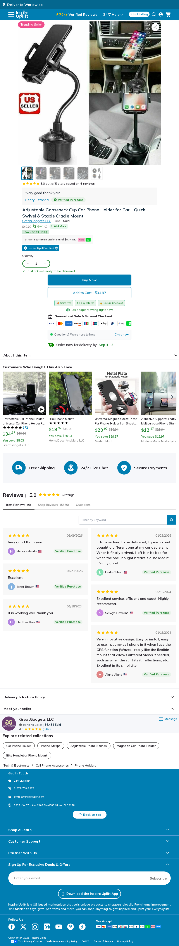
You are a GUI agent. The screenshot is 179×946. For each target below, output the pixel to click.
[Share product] (155, 27)
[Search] (171, 520)
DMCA (86, 941)
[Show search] (154, 14)
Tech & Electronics (16, 765)
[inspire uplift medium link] (47, 926)
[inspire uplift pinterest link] (70, 926)
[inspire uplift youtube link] (58, 926)
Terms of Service (103, 941)
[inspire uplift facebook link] (11, 926)
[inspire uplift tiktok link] (82, 926)
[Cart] (168, 14)
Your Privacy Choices (30, 941)
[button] (89, 335)
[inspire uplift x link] (23, 926)
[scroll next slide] (172, 396)
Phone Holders (85, 765)
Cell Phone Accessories (52, 765)
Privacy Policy (125, 941)
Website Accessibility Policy (61, 941)
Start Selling (139, 14)
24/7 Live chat (22, 780)
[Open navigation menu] (11, 14)
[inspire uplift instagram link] (35, 926)
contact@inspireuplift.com (29, 796)
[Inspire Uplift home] (22, 14)
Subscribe (158, 878)
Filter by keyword (94, 519)
